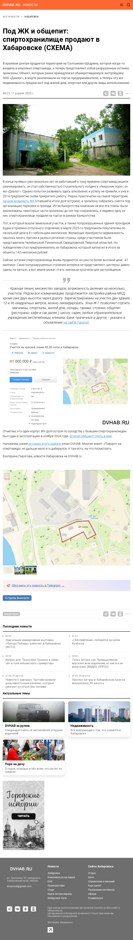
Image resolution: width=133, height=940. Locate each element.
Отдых (92, 873)
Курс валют (94, 885)
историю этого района (44, 443)
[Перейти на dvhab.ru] (11, 5)
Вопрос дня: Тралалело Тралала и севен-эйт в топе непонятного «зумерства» (32, 661)
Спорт (51, 889)
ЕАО (50, 881)
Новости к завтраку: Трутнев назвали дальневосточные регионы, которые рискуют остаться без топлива (30, 683)
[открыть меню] (121, 5)
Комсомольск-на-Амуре (61, 877)
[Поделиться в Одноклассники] (120, 93)
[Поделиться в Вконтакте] (113, 93)
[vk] (17, 909)
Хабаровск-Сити (57, 898)
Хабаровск (31, 16)
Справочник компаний (101, 881)
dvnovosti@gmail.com (19, 886)
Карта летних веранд (60, 894)
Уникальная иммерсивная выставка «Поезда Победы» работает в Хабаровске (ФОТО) (33, 643)
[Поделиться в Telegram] (105, 93)
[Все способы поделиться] (127, 93)
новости (30, 5)
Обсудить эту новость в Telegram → (38, 585)
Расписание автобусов (101, 889)
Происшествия (56, 885)
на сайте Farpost (76, 322)
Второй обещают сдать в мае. (91, 436)
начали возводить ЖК (18, 201)
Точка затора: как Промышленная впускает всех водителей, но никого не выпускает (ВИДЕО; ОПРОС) (97, 663)
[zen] (25, 909)
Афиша (92, 894)
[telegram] (9, 909)
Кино (91, 877)
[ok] (33, 909)
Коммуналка (95, 898)
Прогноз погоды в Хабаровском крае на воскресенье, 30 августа (98, 681)
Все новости (11, 16)
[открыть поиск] (128, 5)
